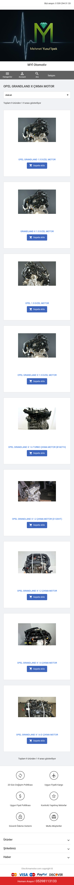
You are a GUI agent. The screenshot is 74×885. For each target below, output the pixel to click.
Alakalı (37, 95)
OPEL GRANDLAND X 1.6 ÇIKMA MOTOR (37, 663)
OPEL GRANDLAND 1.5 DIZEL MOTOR (37, 159)
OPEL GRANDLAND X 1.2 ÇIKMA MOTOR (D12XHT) (37, 519)
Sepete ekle (37, 165)
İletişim (51, 75)
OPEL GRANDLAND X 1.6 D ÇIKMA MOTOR (37, 734)
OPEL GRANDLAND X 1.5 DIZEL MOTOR (37, 375)
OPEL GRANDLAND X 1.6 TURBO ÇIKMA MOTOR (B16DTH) (37, 447)
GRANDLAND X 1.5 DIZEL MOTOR (37, 231)
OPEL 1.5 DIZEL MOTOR (37, 303)
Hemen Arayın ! (37, 881)
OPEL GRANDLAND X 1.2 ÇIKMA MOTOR (37, 590)
